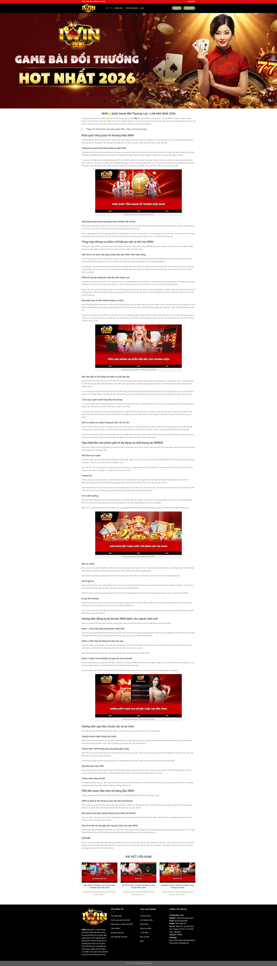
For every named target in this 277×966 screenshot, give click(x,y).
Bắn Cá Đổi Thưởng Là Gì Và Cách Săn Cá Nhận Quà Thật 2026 (99, 886)
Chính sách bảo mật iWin (120, 920)
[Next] (195, 881)
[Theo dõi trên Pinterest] (190, 1)
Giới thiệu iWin (116, 916)
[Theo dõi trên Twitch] (194, 1)
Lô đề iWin (144, 933)
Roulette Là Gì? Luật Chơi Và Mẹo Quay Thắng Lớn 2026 (177, 886)
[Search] (107, 8)
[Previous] (81, 881)
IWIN (83, 930)
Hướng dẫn (118, 8)
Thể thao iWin (145, 916)
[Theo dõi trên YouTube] (192, 1)
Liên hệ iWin (115, 928)
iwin (111, 8)
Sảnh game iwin (131, 8)
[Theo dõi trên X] (188, 1)
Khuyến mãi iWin (117, 933)
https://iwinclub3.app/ (136, 129)
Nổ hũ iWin (144, 924)
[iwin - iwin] (92, 8)
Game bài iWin (145, 928)
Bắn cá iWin (144, 937)
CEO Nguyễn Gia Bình (119, 937)
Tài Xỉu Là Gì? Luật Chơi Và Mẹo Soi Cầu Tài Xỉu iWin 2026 (138, 886)
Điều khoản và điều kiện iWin (122, 924)
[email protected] (181, 921)
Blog (142, 8)
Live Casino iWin (146, 920)
